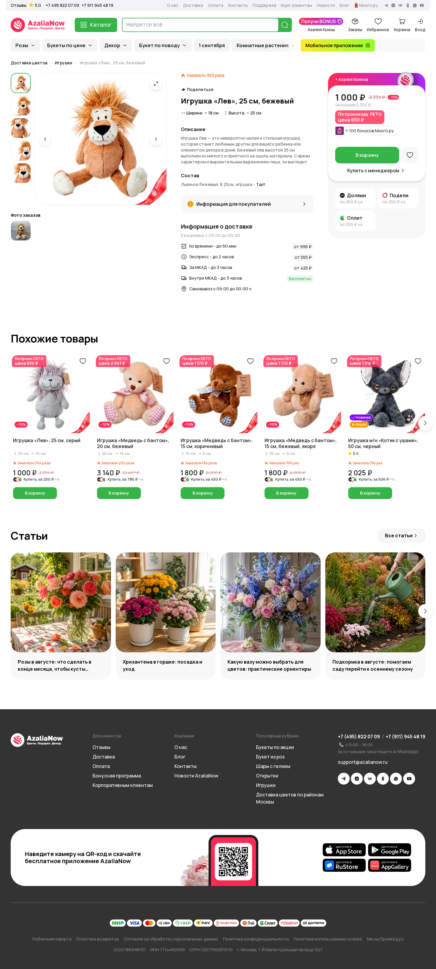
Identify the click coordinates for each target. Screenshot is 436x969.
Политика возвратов (97, 939)
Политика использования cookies (328, 939)
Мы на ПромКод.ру (385, 939)
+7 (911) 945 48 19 (405, 736)
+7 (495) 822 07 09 (359, 736)
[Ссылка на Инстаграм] (357, 779)
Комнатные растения (263, 45)
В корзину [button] (35, 493)
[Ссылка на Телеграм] (344, 779)
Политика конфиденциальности (256, 939)
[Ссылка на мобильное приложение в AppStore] (344, 849)
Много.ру (368, 5)
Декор (112, 45)
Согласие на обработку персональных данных (171, 939)
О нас (172, 5)
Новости (326, 5)
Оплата (215, 5)
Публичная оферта (51, 939)
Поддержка (264, 5)
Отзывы (18, 5)
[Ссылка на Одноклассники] (383, 779)
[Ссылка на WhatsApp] (396, 779)
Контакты (238, 5)
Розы (21, 45)
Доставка (193, 5)
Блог (344, 5)
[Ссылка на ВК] (370, 779)
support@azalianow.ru (363, 762)
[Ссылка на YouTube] (409, 779)
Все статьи (399, 535)
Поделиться (200, 89)
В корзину (367, 155)
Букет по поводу (159, 45)
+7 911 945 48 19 (97, 5)
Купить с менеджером (373, 170)
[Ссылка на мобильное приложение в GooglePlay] (389, 849)
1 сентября (212, 45)
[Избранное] (410, 155)
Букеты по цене (66, 45)
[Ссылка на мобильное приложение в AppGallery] (389, 865)
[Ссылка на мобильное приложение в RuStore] (344, 865)
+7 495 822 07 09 (62, 5)
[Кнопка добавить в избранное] (82, 361)
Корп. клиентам (296, 5)
